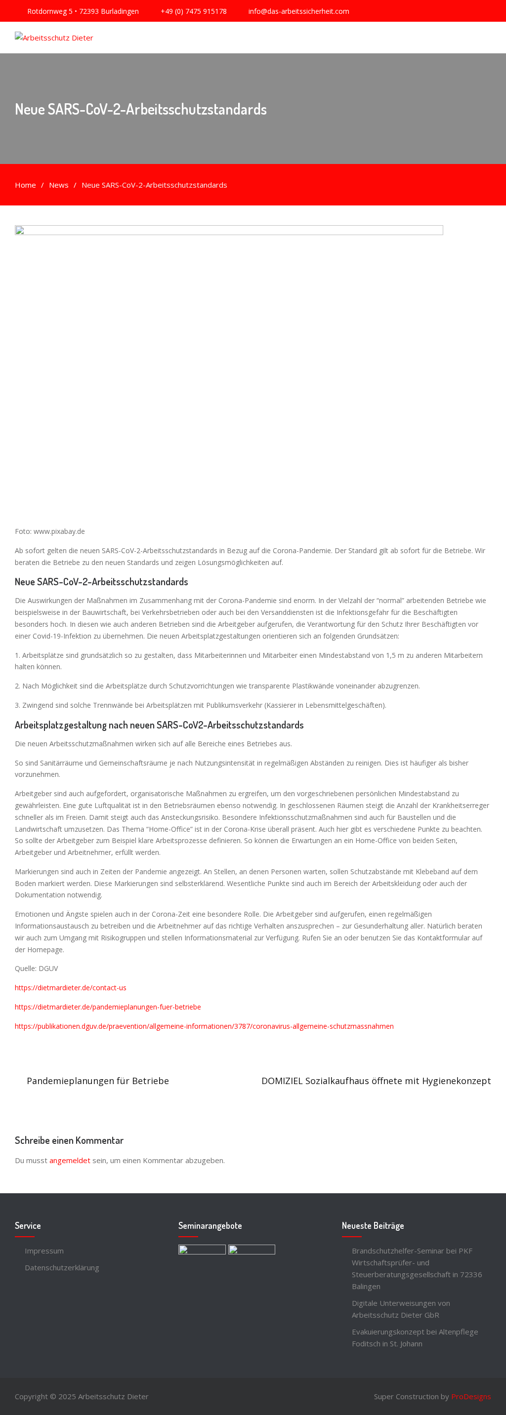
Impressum (44, 1250)
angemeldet (69, 1160)
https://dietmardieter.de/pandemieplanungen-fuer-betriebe (108, 1006)
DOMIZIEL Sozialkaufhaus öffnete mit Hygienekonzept (376, 1081)
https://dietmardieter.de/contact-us (70, 987)
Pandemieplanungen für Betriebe (98, 1081)
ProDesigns (471, 1396)
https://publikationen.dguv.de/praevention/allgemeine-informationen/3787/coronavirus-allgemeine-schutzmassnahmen (204, 1026)
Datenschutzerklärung (62, 1267)
